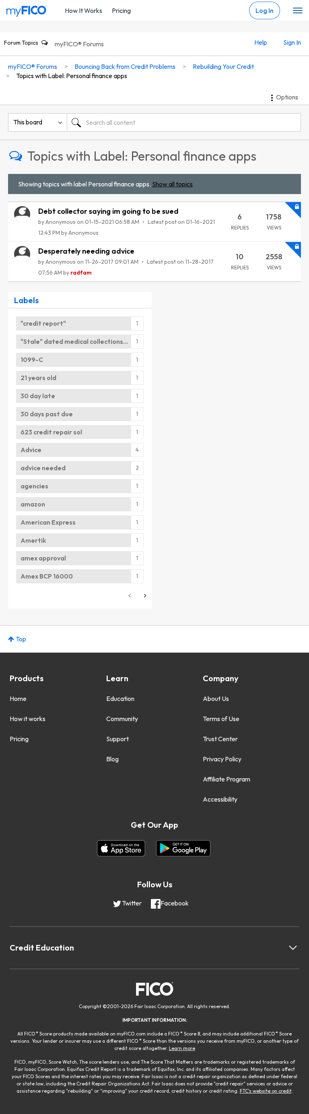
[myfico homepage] (26, 9)
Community (122, 719)
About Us (216, 698)
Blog (112, 759)
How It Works (83, 10)
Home (18, 698)
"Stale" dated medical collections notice (82, 341)
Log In (264, 10)
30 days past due (47, 414)
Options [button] (287, 97)
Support (117, 739)
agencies (34, 486)
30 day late (38, 396)
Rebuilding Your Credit (223, 66)
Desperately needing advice (86, 251)
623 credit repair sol (51, 432)
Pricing (121, 10)
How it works (27, 719)
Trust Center (220, 739)
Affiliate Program (226, 779)
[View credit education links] (292, 947)
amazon (33, 504)
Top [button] (21, 639)
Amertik (33, 540)
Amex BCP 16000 (47, 576)
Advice (31, 450)
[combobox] (184, 122)
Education (120, 698)
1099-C (32, 359)
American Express (48, 522)
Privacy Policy (222, 759)
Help (260, 42)
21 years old (38, 378)
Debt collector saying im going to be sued (108, 211)
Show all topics (172, 184)
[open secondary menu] (297, 11)
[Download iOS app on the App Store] (121, 848)
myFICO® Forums (79, 44)
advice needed (43, 468)
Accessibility (220, 799)
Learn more (182, 1048)
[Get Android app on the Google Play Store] (183, 848)
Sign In (292, 42)
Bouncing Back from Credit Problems (124, 66)
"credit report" (43, 323)
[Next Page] (144, 595)
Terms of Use (221, 719)
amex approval (43, 558)
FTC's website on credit (266, 1091)
